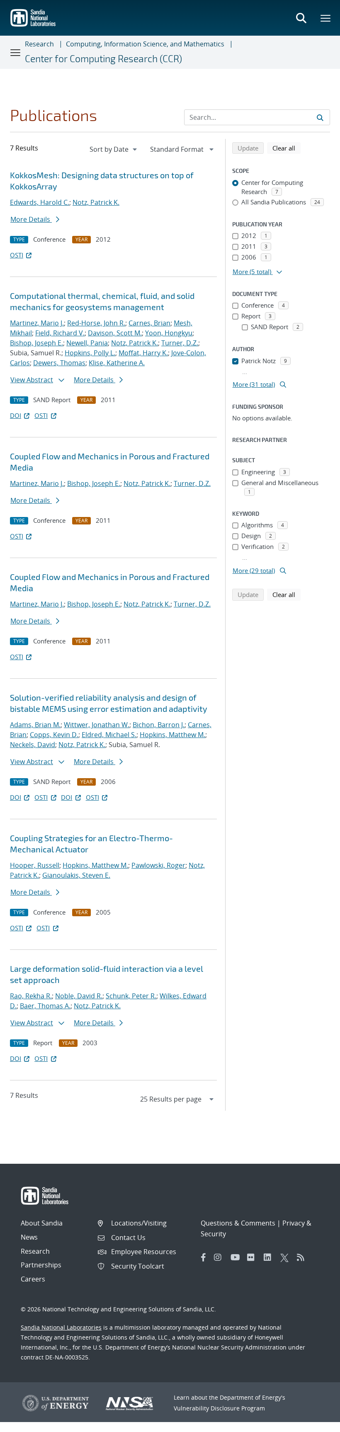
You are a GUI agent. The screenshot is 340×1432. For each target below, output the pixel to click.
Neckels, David (32, 744)
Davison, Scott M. (115, 332)
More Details (31, 219)
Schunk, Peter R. (131, 995)
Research (39, 44)
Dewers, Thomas (59, 362)
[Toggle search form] (301, 18)
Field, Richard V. (60, 332)
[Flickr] (253, 1257)
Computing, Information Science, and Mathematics (145, 44)
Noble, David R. (78, 995)
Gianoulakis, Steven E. (76, 875)
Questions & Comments (238, 1223)
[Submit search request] (320, 117)
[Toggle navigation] (16, 52)
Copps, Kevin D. (54, 734)
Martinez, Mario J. (37, 323)
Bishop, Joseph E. (36, 342)
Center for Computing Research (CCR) (103, 58)
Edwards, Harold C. (39, 202)
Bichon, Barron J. (159, 724)
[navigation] (114, 149)
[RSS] (303, 1257)
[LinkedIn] (270, 1257)
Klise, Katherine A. (117, 362)
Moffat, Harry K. (143, 352)
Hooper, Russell (34, 865)
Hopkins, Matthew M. (172, 734)
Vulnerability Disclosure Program (219, 1408)
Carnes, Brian (149, 323)
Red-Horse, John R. (96, 323)
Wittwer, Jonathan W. (96, 724)
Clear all (286, 147)
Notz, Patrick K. (96, 202)
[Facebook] (203, 1257)
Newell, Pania (87, 342)
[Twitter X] (286, 1257)
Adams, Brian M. (35, 724)
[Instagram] (220, 1257)
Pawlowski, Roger (158, 865)
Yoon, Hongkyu (168, 332)
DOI (15, 415)
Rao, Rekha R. (31, 995)
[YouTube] (237, 1257)
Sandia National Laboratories (61, 1327)
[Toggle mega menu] (326, 18)
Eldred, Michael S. (109, 734)
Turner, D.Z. (179, 342)
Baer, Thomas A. (45, 1005)
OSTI (16, 255)
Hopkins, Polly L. (90, 352)
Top (315, 1422)
